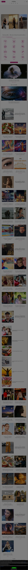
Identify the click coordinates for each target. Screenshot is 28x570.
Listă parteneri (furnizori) (2, 566)
